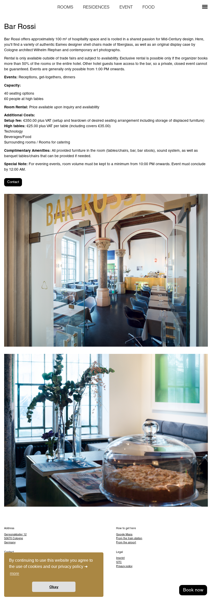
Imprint (120, 558)
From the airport (126, 542)
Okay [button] (53, 587)
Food (148, 7)
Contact (13, 182)
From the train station (129, 538)
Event (126, 7)
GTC (119, 562)
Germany (10, 542)
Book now (193, 590)
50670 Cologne (13, 538)
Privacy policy (124, 566)
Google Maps (124, 534)
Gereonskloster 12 (15, 534)
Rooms (65, 7)
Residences (96, 7)
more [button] (14, 573)
